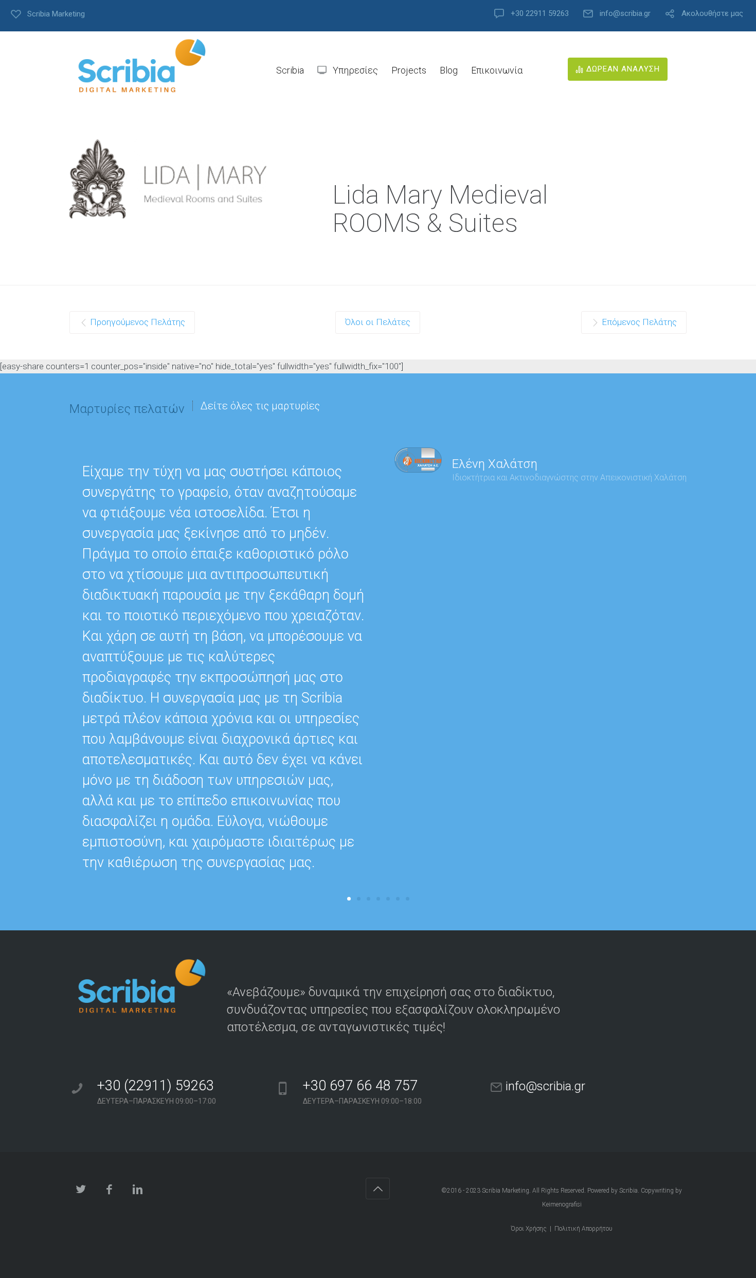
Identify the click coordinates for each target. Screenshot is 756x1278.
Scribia (628, 1190)
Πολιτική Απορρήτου (583, 1228)
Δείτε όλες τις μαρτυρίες (260, 406)
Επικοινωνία (497, 70)
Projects (408, 70)
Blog (449, 70)
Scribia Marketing (505, 1190)
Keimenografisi (562, 1204)
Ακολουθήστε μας (712, 13)
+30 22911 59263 (540, 13)
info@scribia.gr (625, 13)
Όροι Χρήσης (529, 1228)
